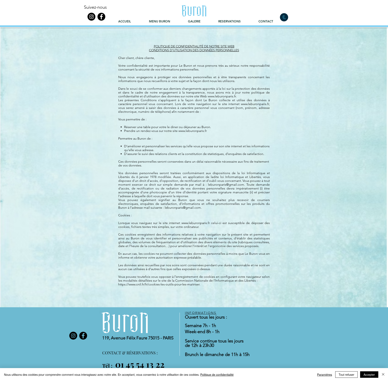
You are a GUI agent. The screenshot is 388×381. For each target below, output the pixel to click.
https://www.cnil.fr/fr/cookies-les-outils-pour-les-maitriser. (159, 284)
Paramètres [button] (324, 375)
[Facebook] (101, 17)
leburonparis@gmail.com (226, 184)
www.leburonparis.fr (255, 104)
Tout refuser (346, 375)
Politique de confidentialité (217, 375)
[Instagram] (91, 17)
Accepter (369, 375)
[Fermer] (383, 374)
